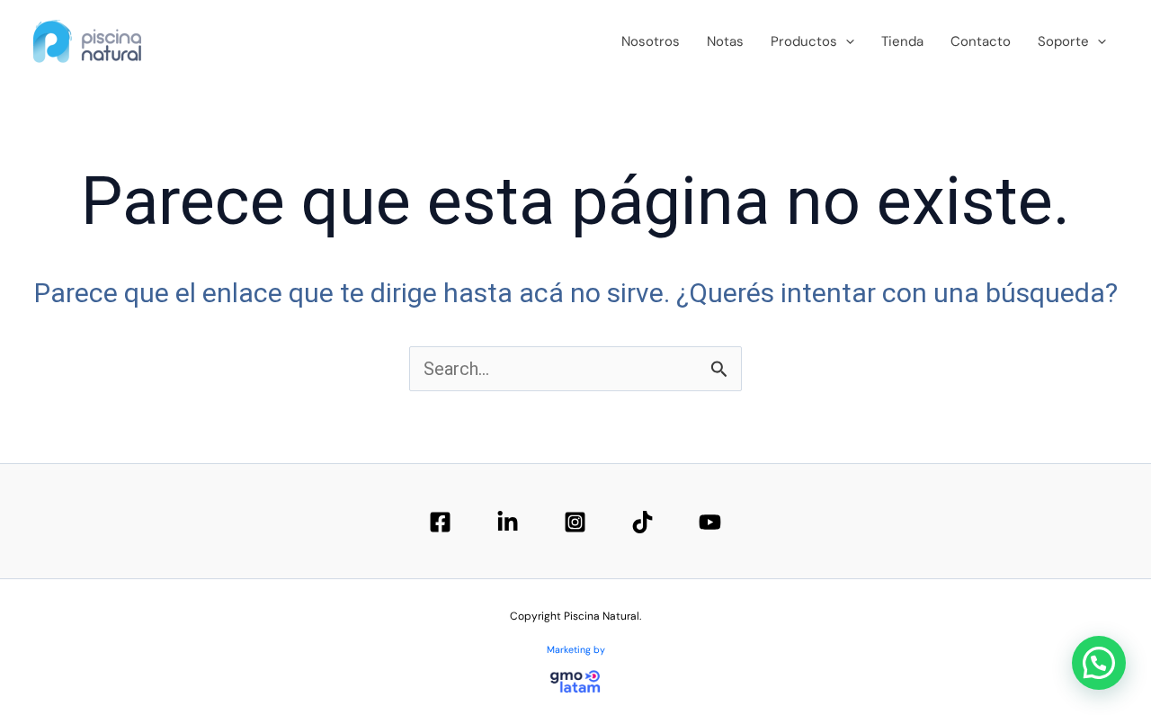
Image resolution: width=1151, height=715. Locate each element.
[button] (845, 41)
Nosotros (650, 41)
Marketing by (576, 649)
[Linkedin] (507, 522)
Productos (804, 41)
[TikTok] (642, 522)
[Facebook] (440, 522)
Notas (725, 41)
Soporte (1063, 41)
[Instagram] (575, 522)
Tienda (902, 41)
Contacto (980, 41)
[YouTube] (710, 522)
